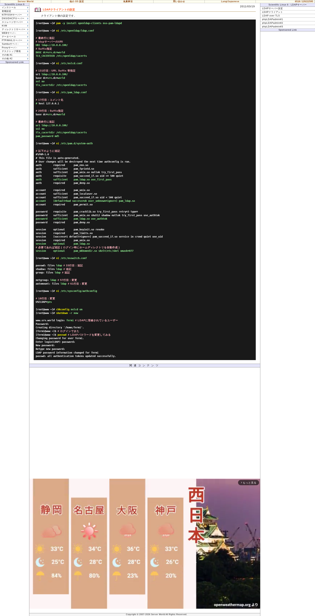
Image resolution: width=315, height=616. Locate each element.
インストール (9, 7)
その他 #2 (7, 58)
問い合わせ (179, 1)
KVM (4, 26)
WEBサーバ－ (9, 33)
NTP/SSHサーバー (12, 15)
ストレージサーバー (12, 22)
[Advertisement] (144, 424)
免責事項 (128, 1)
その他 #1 (7, 55)
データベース (9, 37)
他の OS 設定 (77, 1)
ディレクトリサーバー (14, 29)
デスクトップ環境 (11, 51)
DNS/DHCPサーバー (13, 18)
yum (58, 23)
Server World (26, 1)
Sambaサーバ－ (10, 44)
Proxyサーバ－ (10, 48)
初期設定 (6, 11)
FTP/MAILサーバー (12, 40)
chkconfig (62, 309)
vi (57, 30)
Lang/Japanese (230, 1)
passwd (62, 334)
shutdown (62, 313)
